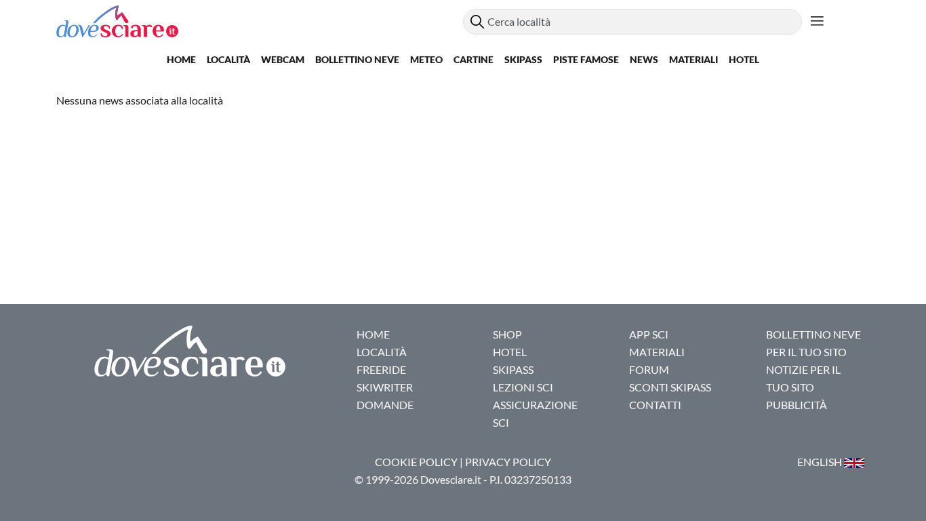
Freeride (381, 369)
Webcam (282, 59)
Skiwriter (385, 387)
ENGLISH (820, 461)
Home (181, 59)
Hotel (744, 59)
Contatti (655, 404)
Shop (507, 334)
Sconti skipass (670, 387)
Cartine (474, 59)
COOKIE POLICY (416, 461)
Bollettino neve (357, 59)
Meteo (426, 59)
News (644, 59)
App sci (648, 334)
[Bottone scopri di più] (817, 22)
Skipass (523, 59)
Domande (385, 404)
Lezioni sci (523, 387)
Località (228, 59)
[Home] (259, 21)
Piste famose (586, 59)
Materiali (693, 59)
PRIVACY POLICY (508, 461)
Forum (649, 369)
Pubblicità (796, 404)
